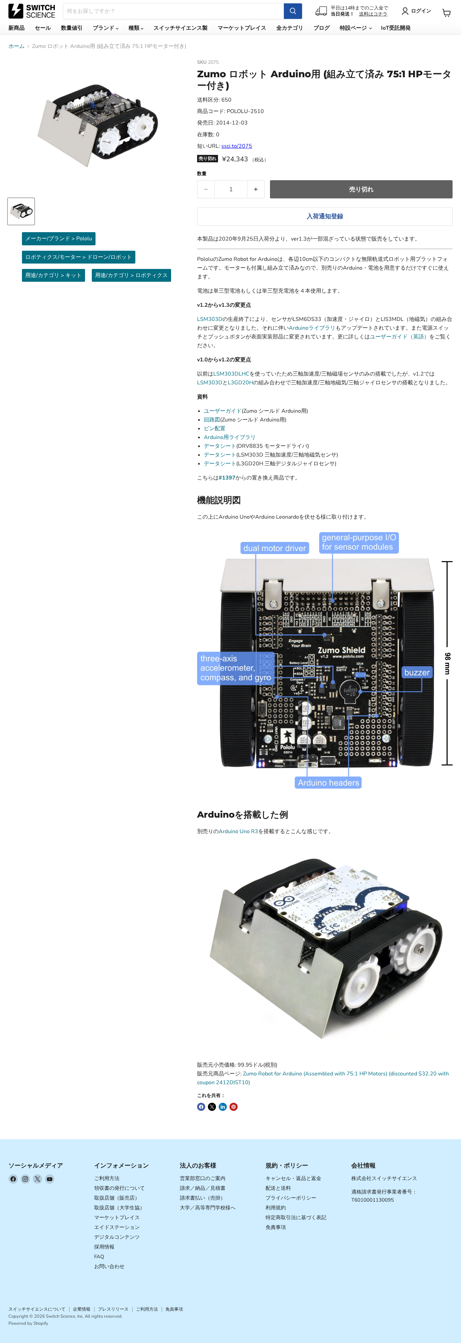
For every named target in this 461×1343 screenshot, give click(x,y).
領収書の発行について (119, 1188)
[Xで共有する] (212, 1107)
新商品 (16, 28)
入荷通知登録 (325, 216)
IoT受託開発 (396, 28)
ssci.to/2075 (236, 146)
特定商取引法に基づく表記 (296, 1217)
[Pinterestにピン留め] (233, 1107)
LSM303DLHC (231, 374)
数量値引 (72, 28)
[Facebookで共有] (201, 1107)
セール (43, 28)
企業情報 (81, 1309)
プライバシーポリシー (291, 1198)
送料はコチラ (373, 14)
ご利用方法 (106, 1178)
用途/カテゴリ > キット (53, 275)
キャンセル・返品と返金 (293, 1178)
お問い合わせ (109, 1266)
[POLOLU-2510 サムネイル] (21, 211)
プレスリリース (113, 1309)
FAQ (99, 1256)
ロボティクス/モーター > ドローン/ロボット (78, 257)
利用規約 (276, 1207)
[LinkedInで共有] (223, 1107)
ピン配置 (214, 428)
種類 (135, 28)
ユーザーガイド (223, 411)
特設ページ (354, 28)
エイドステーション (117, 1227)
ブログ (322, 28)
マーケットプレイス (242, 28)
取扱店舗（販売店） (117, 1198)
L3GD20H (240, 382)
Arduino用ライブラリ (230, 437)
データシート (220, 446)
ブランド (104, 28)
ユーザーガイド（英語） (399, 336)
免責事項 (276, 1227)
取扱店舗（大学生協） (119, 1207)
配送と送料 (278, 1188)
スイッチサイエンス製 (181, 28)
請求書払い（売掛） (202, 1198)
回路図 (212, 419)
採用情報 (104, 1246)
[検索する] (293, 11)
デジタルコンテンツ (117, 1237)
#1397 (227, 478)
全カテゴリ (289, 28)
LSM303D (209, 319)
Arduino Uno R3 (238, 831)
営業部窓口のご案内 (202, 1178)
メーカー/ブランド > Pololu (58, 238)
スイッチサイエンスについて (36, 1309)
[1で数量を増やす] (256, 189)
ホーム (16, 46)
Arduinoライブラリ (312, 328)
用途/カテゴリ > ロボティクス (131, 275)
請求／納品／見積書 (202, 1188)
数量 (202, 173)
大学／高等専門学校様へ (208, 1207)
